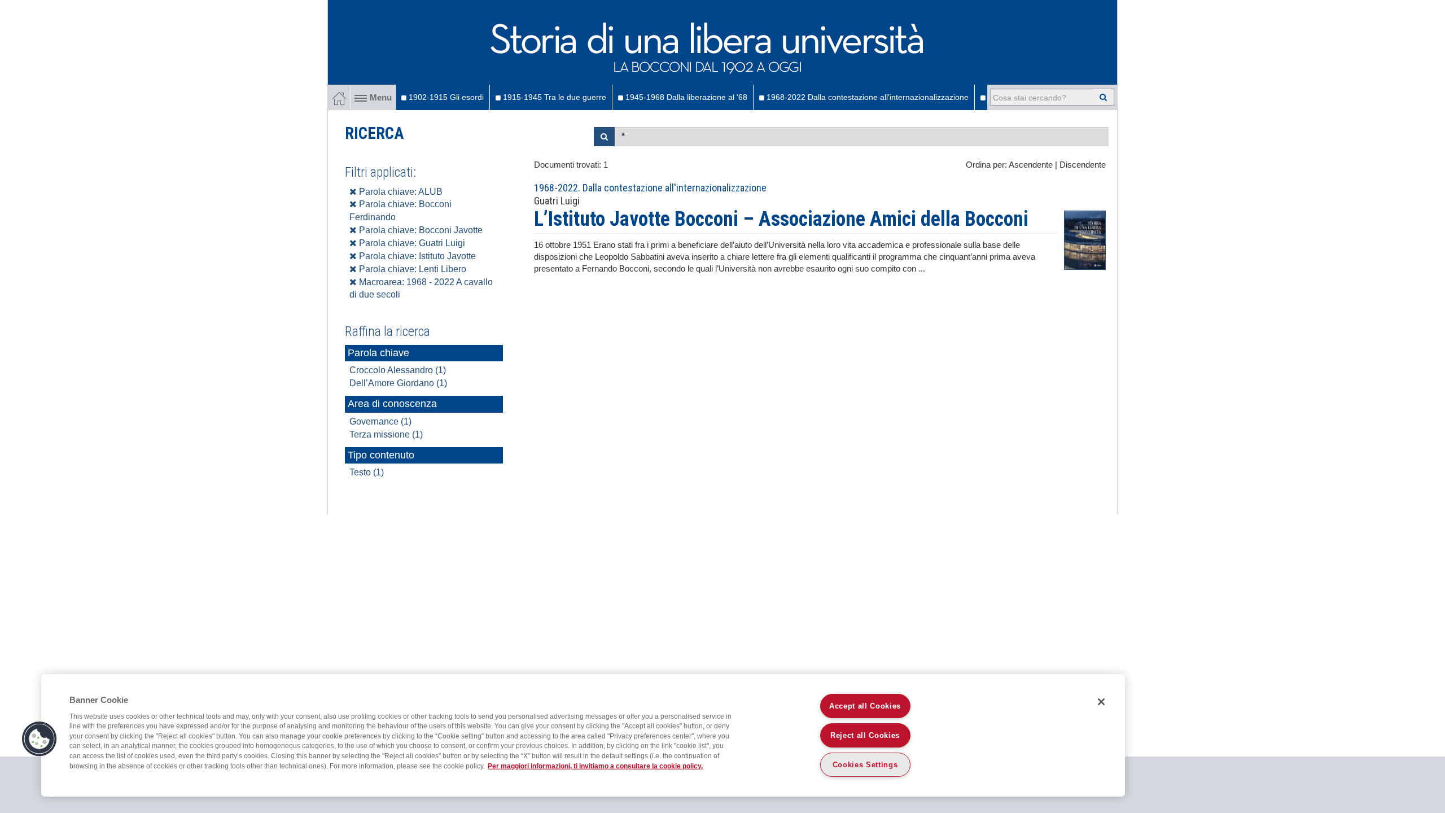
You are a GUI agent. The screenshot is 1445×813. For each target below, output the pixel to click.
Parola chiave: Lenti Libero (411, 269)
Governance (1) (380, 421)
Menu (381, 97)
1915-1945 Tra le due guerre (553, 97)
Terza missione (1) (386, 434)
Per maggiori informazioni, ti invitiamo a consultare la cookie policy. (595, 765)
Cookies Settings (865, 764)
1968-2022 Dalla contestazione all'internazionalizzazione (866, 97)
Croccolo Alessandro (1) (397, 370)
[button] (39, 739)
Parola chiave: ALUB (400, 191)
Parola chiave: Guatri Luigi (411, 243)
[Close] (1101, 701)
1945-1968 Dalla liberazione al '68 (685, 97)
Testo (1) (366, 472)
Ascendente (1031, 164)
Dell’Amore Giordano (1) (398, 383)
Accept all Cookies (865, 706)
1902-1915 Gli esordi (445, 97)
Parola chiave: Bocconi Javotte (420, 230)
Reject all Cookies (865, 735)
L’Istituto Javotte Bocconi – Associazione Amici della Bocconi (781, 219)
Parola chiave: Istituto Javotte (416, 256)
